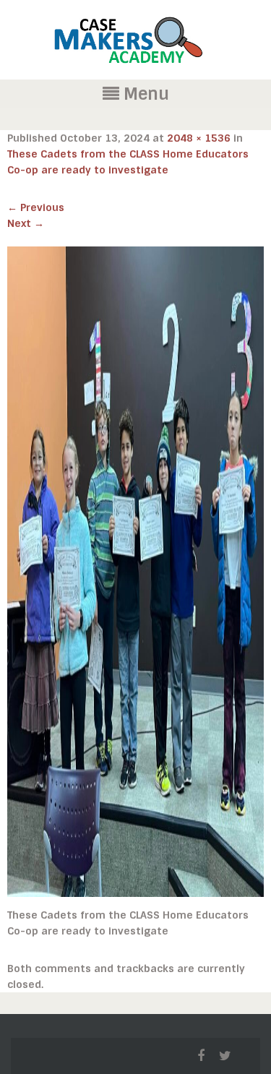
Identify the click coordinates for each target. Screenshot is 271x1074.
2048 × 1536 (199, 138)
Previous (35, 207)
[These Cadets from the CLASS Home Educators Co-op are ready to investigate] (135, 570)
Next (25, 223)
